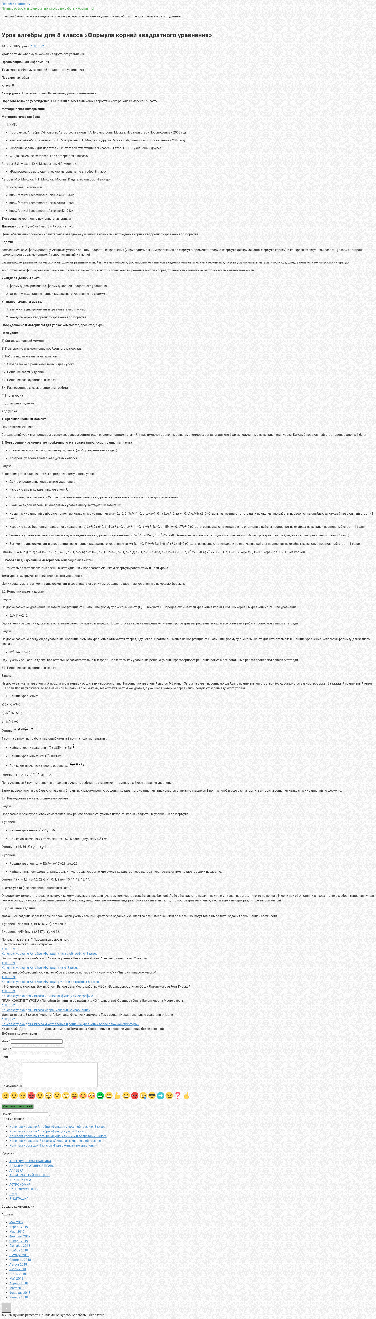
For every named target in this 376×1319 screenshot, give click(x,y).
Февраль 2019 (19, 1236)
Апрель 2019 (18, 1227)
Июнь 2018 (17, 1274)
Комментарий (12, 1086)
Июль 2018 (17, 1269)
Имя (6, 1041)
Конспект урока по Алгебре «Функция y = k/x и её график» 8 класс (58, 1136)
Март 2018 (16, 1288)
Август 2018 (18, 1264)
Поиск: (7, 1114)
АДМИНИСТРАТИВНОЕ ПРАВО (31, 1166)
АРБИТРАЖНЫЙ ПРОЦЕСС (29, 1175)
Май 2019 (16, 1222)
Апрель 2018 (18, 1283)
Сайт (5, 1057)
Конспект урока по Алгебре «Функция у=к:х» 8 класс (47, 1131)
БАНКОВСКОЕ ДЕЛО (24, 1189)
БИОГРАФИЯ (19, 1199)
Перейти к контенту (16, 4)
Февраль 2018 (19, 1293)
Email (6, 1049)
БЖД (13, 1194)
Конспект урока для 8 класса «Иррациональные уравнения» (53, 1145)
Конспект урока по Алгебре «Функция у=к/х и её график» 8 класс (57, 1127)
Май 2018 (16, 1278)
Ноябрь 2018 (18, 1250)
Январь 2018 (18, 1297)
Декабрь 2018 (19, 1246)
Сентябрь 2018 (20, 1260)
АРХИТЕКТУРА (20, 1180)
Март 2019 (16, 1231)
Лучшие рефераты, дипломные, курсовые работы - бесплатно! (48, 8)
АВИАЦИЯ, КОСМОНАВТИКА (30, 1161)
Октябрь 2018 (19, 1255)
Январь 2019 (18, 1241)
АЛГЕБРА (37, 46)
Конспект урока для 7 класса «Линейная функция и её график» (55, 1141)
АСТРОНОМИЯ (20, 1184)
